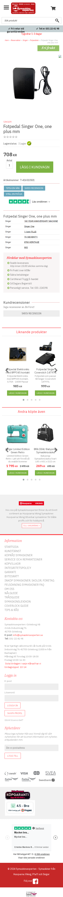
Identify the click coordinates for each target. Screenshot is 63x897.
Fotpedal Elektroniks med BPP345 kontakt (18, 371)
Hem (7, 40)
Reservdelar (15, 40)
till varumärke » (31, 525)
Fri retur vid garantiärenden (16, 30)
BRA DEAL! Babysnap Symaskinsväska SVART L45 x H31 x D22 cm (45, 453)
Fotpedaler (34, 40)
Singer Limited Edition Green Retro (18, 450)
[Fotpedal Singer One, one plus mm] (31, 111)
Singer (25, 40)
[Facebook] (35, 881)
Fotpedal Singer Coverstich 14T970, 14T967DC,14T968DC (45, 372)
